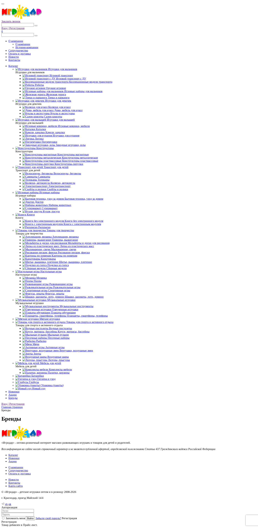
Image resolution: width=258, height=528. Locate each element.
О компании (15, 41)
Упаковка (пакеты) (52, 385)
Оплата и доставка (19, 53)
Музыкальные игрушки (61, 299)
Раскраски (44, 227)
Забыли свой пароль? (48, 518)
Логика (39, 138)
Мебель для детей (50, 363)
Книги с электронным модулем (82, 224)
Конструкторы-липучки (68, 163)
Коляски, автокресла (62, 182)
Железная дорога (55, 94)
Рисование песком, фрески (73, 252)
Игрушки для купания (65, 135)
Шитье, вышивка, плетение (75, 261)
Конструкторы (45, 148)
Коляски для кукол (59, 107)
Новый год (38, 388)
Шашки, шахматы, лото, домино (84, 296)
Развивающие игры (61, 284)
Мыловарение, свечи (63, 249)
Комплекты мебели (60, 369)
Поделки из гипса (58, 265)
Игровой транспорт (61, 75)
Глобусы (33, 382)
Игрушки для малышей (60, 119)
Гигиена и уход (46, 378)
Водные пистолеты (60, 328)
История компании (26, 47)
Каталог (13, 65)
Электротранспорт (59, 186)
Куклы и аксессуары (62, 113)
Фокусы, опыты (54, 293)
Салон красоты (52, 116)
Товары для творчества (60, 230)
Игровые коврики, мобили (73, 126)
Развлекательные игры (66, 287)
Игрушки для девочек (57, 100)
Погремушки (49, 141)
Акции (12, 394)
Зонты (37, 353)
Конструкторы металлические (79, 157)
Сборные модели (56, 268)
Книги (30, 214)
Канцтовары (48, 258)
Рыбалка (40, 341)
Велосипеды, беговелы (67, 173)
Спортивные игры (58, 290)
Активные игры (55, 347)
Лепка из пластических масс (76, 246)
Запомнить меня (15, 518)
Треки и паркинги (58, 97)
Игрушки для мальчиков (62, 69)
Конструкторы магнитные (73, 154)
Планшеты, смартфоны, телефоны (87, 315)
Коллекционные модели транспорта (90, 81)
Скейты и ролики (57, 189)
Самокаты (43, 176)
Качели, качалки (55, 132)
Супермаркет (49, 208)
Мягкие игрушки (49, 318)
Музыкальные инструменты (76, 306)
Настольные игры (51, 271)
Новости (13, 56)
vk (6, 504)
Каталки (40, 129)
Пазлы (37, 280)
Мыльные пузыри (58, 334)
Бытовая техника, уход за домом (83, 198)
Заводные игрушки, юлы (70, 145)
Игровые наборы (49, 192)
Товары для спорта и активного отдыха (89, 322)
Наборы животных (59, 205)
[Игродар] (21, 18)
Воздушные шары (58, 356)
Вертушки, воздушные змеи (76, 350)
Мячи (35, 344)
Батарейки (37, 375)
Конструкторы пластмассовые (79, 160)
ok (9, 504)
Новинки (13, 391)
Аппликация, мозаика (65, 236)
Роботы (39, 84)
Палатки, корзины (58, 372)
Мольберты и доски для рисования (88, 243)
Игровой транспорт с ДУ (70, 78)
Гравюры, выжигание (64, 239)
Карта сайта (15, 485)
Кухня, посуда (51, 211)
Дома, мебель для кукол (68, 110)
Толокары (43, 179)
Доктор (39, 201)
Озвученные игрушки (64, 309)
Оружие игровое (55, 88)
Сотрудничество (18, 50)
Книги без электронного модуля (83, 220)
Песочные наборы (58, 337)
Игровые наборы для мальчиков (83, 91)
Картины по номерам (64, 255)
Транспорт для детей (55, 167)
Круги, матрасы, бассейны (73, 331)
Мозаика (41, 277)
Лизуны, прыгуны (58, 359)
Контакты (14, 59)
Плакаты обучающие (63, 312)
